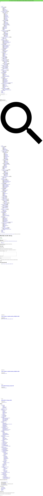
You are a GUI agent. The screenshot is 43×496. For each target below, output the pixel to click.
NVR (5, 13)
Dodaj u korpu (1, 240)
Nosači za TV (2, 216)
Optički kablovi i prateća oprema (4, 83)
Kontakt (2, 92)
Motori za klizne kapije (6, 45)
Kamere (6, 26)
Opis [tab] (1, 242)
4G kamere (6, 14)
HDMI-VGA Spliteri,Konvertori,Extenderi (8, 82)
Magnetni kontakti (5, 193)
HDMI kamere (6, 159)
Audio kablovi (5, 221)
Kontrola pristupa (3, 179)
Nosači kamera (5, 27)
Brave (4, 8)
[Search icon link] (21, 144)
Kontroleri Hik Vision (6, 41)
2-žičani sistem (5, 61)
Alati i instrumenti (3, 90)
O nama (2, 91)
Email (1, 258)
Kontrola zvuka (5, 51)
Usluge (2, 230)
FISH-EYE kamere (7, 156)
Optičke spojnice (5, 85)
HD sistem (6, 202)
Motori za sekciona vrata (6, 186)
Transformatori (5, 74)
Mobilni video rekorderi (7, 164)
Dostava (2, 489)
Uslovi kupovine (3, 232)
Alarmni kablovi (5, 219)
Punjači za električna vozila (4, 88)
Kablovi (2, 217)
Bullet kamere (6, 33)
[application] (4, 7)
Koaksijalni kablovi (6, 78)
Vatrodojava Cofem (3, 67)
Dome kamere (6, 154)
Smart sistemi (5, 38)
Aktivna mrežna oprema (3, 72)
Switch (4, 168)
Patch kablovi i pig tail (6, 86)
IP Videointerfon (5, 63)
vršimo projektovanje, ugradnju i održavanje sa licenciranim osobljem (25, 0)
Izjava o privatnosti (3, 488)
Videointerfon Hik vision (4, 199)
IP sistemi (5, 34)
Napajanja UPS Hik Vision (6, 76)
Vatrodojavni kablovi (6, 80)
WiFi (4, 29)
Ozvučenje (2, 49)
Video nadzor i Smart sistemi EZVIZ (5, 176)
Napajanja (2, 212)
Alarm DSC (2, 191)
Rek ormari (5, 210)
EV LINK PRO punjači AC (7, 89)
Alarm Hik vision (3, 57)
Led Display (2, 39)
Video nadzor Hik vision (4, 11)
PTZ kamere (6, 18)
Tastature (4, 55)
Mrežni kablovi (5, 79)
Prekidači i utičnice (6, 149)
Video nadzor (5, 177)
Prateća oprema (5, 28)
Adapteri (4, 214)
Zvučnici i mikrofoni (6, 50)
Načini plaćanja (3, 487)
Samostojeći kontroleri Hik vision (7, 181)
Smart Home (2, 7)
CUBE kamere (6, 16)
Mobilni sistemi (5, 24)
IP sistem (6, 201)
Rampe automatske (6, 47)
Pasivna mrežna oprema (3, 70)
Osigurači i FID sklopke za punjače (7, 229)
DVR (5, 21)
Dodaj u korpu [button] (5, 318)
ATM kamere (6, 19)
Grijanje (4, 147)
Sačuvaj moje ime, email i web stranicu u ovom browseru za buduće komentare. (9, 259)
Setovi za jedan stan (6, 60)
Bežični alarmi (5, 196)
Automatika (2, 44)
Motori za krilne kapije (6, 46)
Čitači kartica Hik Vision (6, 40)
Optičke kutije (5, 84)
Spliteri (4, 87)
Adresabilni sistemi (6, 205)
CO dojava (2, 69)
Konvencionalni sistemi (6, 66)
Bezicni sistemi (5, 198)
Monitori (6, 25)
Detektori (5, 53)
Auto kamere (5, 12)
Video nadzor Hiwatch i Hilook (4, 30)
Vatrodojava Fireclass (3, 65)
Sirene (4, 194)
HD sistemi (5, 20)
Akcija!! (2, 6)
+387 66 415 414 (4, 484)
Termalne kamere (5, 166)
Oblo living (5, 9)
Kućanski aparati (5, 10)
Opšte (2, 490)
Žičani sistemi (5, 58)
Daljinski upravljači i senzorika (7, 184)
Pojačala (4, 189)
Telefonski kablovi (5, 81)
